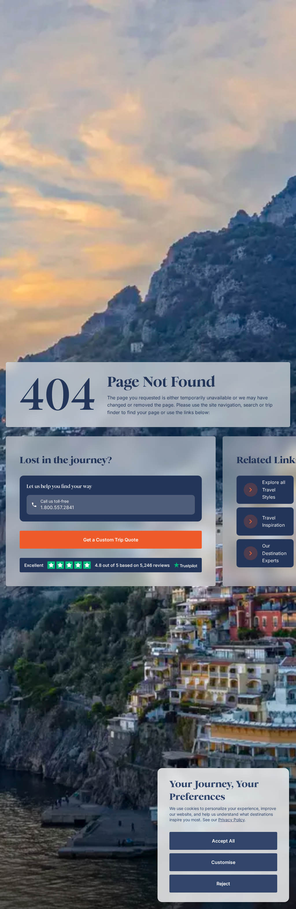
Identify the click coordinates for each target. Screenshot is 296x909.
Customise (223, 862)
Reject (223, 883)
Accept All (223, 841)
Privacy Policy (231, 819)
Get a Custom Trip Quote (110, 540)
